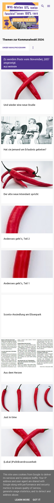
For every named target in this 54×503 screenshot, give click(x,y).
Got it (36, 499)
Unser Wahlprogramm (14, 48)
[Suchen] (42, 6)
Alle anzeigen (10, 67)
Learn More (22, 499)
